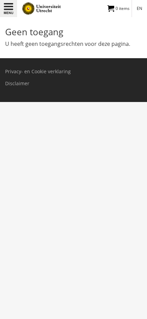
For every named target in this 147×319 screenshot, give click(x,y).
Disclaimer (17, 83)
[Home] (45, 8)
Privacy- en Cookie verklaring (38, 71)
